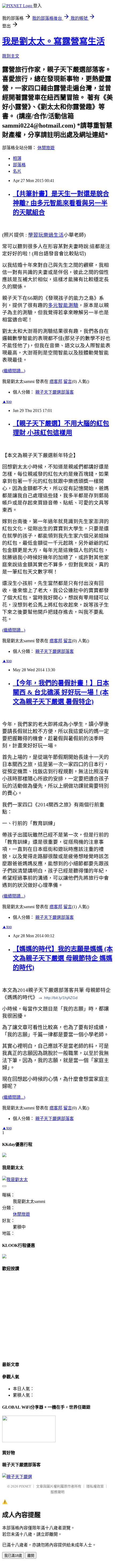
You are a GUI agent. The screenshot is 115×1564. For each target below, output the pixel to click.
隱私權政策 (95, 1486)
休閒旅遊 (46, 148)
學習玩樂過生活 (46, 235)
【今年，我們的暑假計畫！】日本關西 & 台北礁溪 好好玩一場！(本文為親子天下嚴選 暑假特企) (61, 692)
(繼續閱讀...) (13, 371)
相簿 (17, 158)
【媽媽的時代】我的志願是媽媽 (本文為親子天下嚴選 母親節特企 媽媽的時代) (63, 958)
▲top (7, 401)
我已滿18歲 (13, 1556)
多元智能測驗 (63, 305)
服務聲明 (57, 1492)
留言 (67, 381)
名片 (17, 171)
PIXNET (25, 1486)
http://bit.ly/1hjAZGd (61, 998)
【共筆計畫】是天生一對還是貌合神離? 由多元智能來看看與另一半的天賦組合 (61, 203)
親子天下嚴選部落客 (54, 392)
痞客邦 (55, 381)
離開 (30, 1556)
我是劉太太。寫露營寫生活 (53, 41)
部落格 (19, 165)
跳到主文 (10, 56)
